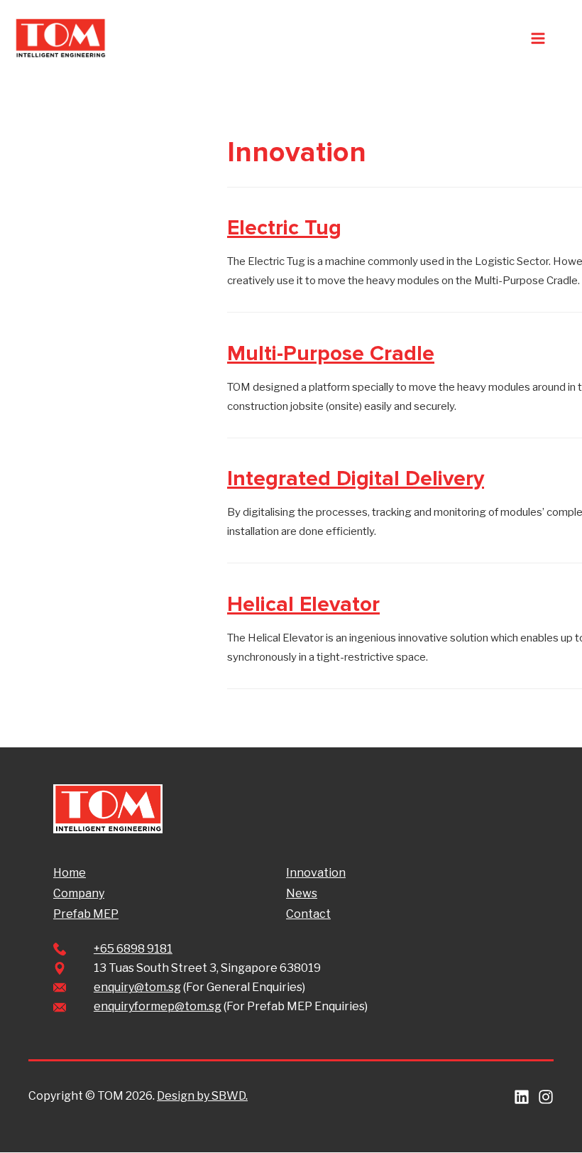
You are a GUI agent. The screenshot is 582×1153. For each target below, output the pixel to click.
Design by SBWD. (202, 1096)
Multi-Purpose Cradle (330, 353)
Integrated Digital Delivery (355, 478)
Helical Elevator (303, 604)
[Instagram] (546, 1097)
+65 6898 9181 (133, 949)
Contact (308, 914)
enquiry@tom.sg (137, 987)
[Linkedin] (521, 1097)
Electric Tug (284, 228)
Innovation (316, 872)
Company (78, 893)
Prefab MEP (86, 914)
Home (69, 872)
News (301, 893)
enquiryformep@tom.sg (157, 1006)
